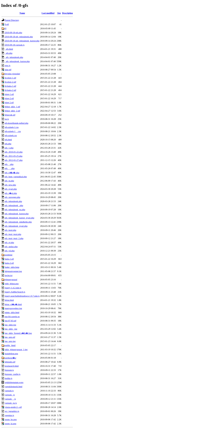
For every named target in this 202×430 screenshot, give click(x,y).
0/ (5, 28)
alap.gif (8, 69)
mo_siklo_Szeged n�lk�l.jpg (18, 333)
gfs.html (8, 139)
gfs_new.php (10, 185)
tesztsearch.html (12, 366)
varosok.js (9, 391)
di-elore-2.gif (10, 82)
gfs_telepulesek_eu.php (15, 209)
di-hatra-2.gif (10, 90)
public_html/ (10, 345)
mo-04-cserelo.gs (12, 316)
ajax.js (7, 65)
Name (22, 13)
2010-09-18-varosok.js (14, 45)
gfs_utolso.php (11, 246)
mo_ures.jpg (10, 341)
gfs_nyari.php (11, 189)
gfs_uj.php (9, 242)
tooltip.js (8, 378)
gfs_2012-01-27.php (14, 160)
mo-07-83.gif (10, 321)
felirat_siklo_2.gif (12, 111)
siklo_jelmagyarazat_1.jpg (16, 349)
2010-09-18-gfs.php (13, 32)
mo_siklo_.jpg (11, 329)
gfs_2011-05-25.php (13, 156)
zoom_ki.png (10, 423)
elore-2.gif (9, 98)
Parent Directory (12, 20)
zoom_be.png (11, 419)
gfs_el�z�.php (12, 173)
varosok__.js (10, 399)
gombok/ (9, 255)
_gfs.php (8, 53)
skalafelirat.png (11, 353)
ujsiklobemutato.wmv (14, 382)
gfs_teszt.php (10, 230)
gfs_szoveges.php (12, 197)
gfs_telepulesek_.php (14, 205)
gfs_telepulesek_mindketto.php (18, 222)
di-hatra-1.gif (10, 86)
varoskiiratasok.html (13, 386)
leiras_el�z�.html (13, 304)
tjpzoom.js (9, 370)
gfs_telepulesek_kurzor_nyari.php (19, 218)
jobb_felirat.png (12, 284)
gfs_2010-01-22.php (14, 152)
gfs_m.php (9, 181)
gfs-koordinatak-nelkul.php (16, 123)
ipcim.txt (8, 275)
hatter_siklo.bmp (12, 267)
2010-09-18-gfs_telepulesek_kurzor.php (22, 41)
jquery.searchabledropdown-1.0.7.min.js (22, 296)
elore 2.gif (9, 102)
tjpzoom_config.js (12, 374)
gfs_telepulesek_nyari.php (16, 226)
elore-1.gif (9, 94)
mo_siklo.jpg (10, 325)
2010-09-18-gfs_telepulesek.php (19, 37)
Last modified (48, 13)
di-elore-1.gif (10, 78)
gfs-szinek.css (11, 135)
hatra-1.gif (9, 259)
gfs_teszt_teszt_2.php (14, 238)
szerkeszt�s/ (10, 358)
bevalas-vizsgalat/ (12, 74)
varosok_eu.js (11, 403)
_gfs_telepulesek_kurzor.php (17, 61)
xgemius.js (9, 415)
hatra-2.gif (9, 263)
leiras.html (9, 300)
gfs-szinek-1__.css (13, 131)
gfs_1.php (9, 148)
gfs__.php (9, 164)
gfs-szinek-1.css (12, 127)
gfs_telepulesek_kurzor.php (17, 214)
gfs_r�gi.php (11, 193)
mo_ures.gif (10, 337)
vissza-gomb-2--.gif (13, 407)
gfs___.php (10, 168)
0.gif (7, 24)
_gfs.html (9, 49)
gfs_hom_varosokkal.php (16, 176)
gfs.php (8, 144)
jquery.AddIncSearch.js (15, 292)
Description (67, 13)
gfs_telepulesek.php (13, 201)
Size (59, 13)
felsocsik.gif (10, 115)
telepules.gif (10, 362)
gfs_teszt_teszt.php (13, 234)
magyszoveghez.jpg (13, 308)
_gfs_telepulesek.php (14, 57)
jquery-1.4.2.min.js (13, 288)
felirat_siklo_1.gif (12, 107)
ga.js (7, 119)
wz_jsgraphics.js (12, 411)
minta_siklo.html (12, 312)
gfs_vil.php (10, 251)
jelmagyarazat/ (11, 279)
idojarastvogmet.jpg (13, 271)
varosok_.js (10, 395)
